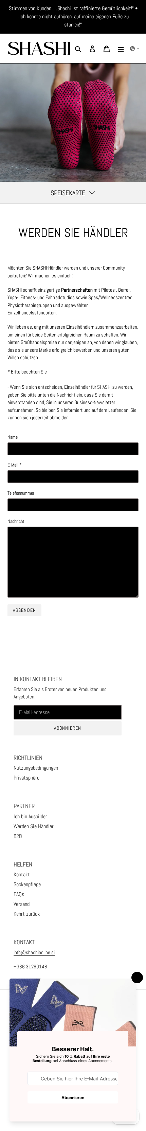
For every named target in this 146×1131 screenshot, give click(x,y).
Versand (22, 904)
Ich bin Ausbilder (30, 816)
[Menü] (121, 48)
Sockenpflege (27, 884)
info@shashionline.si (34, 952)
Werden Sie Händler (34, 826)
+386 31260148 (30, 966)
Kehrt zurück (27, 913)
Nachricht (15, 521)
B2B (18, 836)
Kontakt (22, 874)
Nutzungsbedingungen (36, 767)
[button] (135, 48)
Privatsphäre (26, 777)
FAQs (19, 894)
